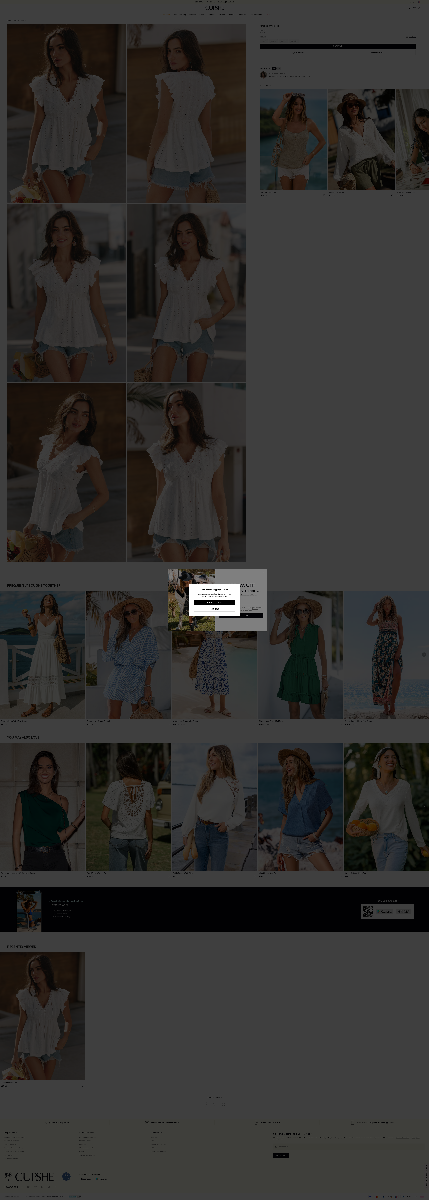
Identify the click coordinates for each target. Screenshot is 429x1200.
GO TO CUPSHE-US (214, 603)
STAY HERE (214, 609)
